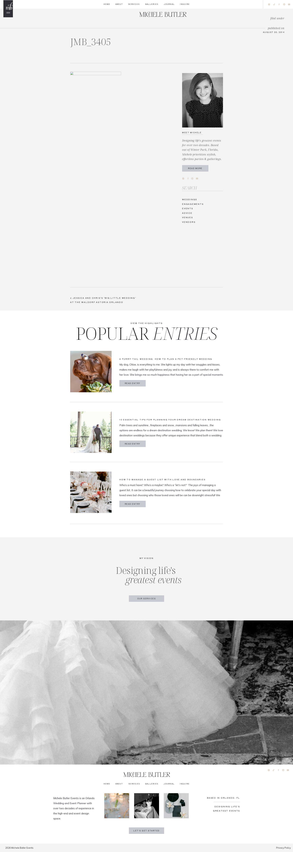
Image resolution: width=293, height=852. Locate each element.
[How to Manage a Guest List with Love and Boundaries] (91, 492)
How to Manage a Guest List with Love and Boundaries (162, 479)
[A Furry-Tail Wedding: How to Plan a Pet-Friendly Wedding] (91, 371)
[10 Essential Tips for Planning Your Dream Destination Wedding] (91, 432)
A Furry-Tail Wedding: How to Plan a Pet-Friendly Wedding (165, 359)
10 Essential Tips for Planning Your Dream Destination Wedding (170, 419)
